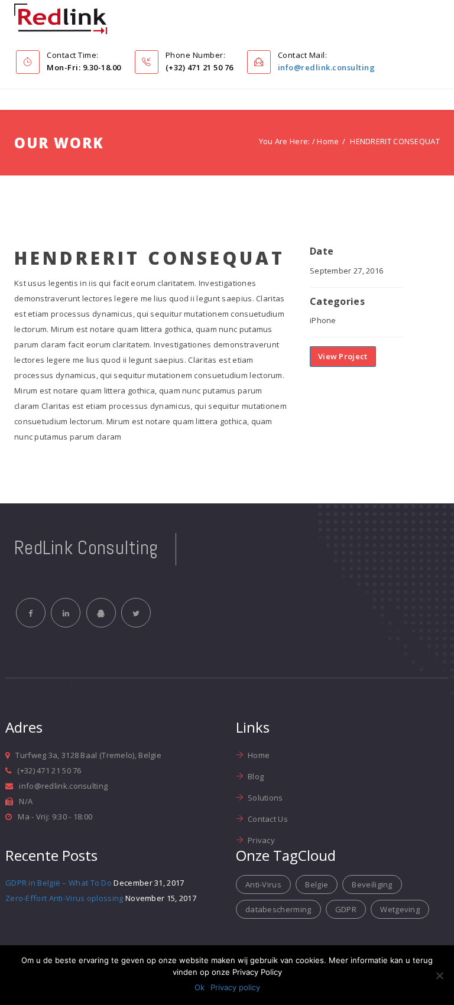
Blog (256, 776)
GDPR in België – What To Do (58, 882)
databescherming (278, 909)
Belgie (316, 884)
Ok (199, 987)
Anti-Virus (263, 884)
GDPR (345, 909)
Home (328, 141)
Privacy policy (235, 987)
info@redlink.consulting (326, 67)
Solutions (265, 797)
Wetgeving (400, 909)
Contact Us (268, 819)
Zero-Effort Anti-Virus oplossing (64, 898)
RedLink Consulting (86, 547)
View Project (343, 356)
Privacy (261, 840)
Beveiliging (372, 884)
